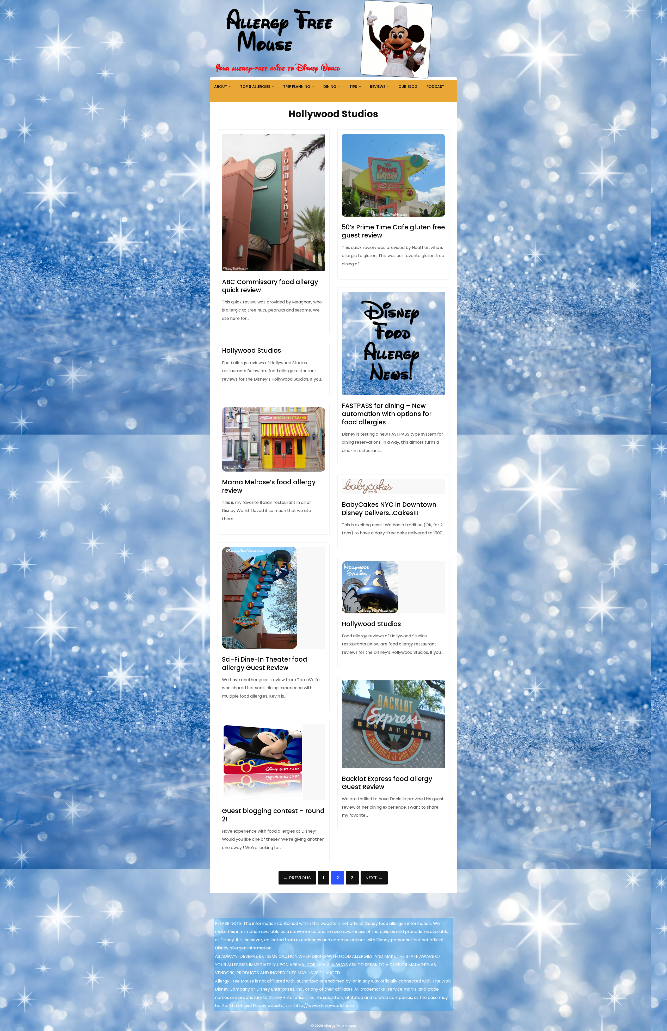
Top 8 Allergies (255, 86)
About (220, 86)
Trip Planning (296, 86)
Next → (374, 878)
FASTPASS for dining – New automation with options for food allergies (386, 413)
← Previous (297, 878)
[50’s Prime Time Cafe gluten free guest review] (393, 215)
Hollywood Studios (251, 350)
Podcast (435, 86)
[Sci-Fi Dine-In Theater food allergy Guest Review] (259, 647)
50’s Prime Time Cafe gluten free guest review (393, 231)
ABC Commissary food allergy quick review (270, 286)
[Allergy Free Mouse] (333, 78)
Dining (329, 86)
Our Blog (408, 86)
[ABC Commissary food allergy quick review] (273, 270)
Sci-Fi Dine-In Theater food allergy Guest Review (264, 663)
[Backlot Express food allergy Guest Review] (393, 767)
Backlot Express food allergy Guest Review (387, 782)
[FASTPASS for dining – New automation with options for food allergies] (393, 394)
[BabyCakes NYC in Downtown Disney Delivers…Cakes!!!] (368, 493)
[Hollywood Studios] (370, 612)
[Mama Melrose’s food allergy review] (273, 470)
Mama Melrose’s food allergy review (269, 486)
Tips (353, 86)
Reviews (377, 86)
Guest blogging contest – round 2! (273, 815)
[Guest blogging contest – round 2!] (262, 799)
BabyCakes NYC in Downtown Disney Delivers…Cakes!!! (389, 508)
